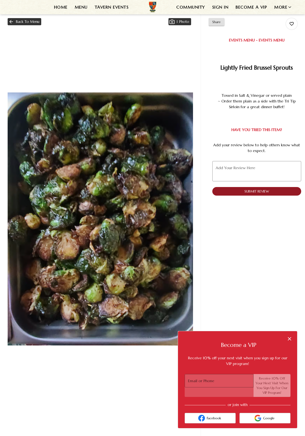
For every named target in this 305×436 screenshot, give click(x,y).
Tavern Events (112, 7)
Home (61, 7)
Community (190, 7)
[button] (283, 7)
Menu (81, 7)
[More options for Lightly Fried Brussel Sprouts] (291, 24)
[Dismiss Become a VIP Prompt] (289, 339)
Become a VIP (251, 7)
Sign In (220, 7)
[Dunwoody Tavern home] (152, 7)
